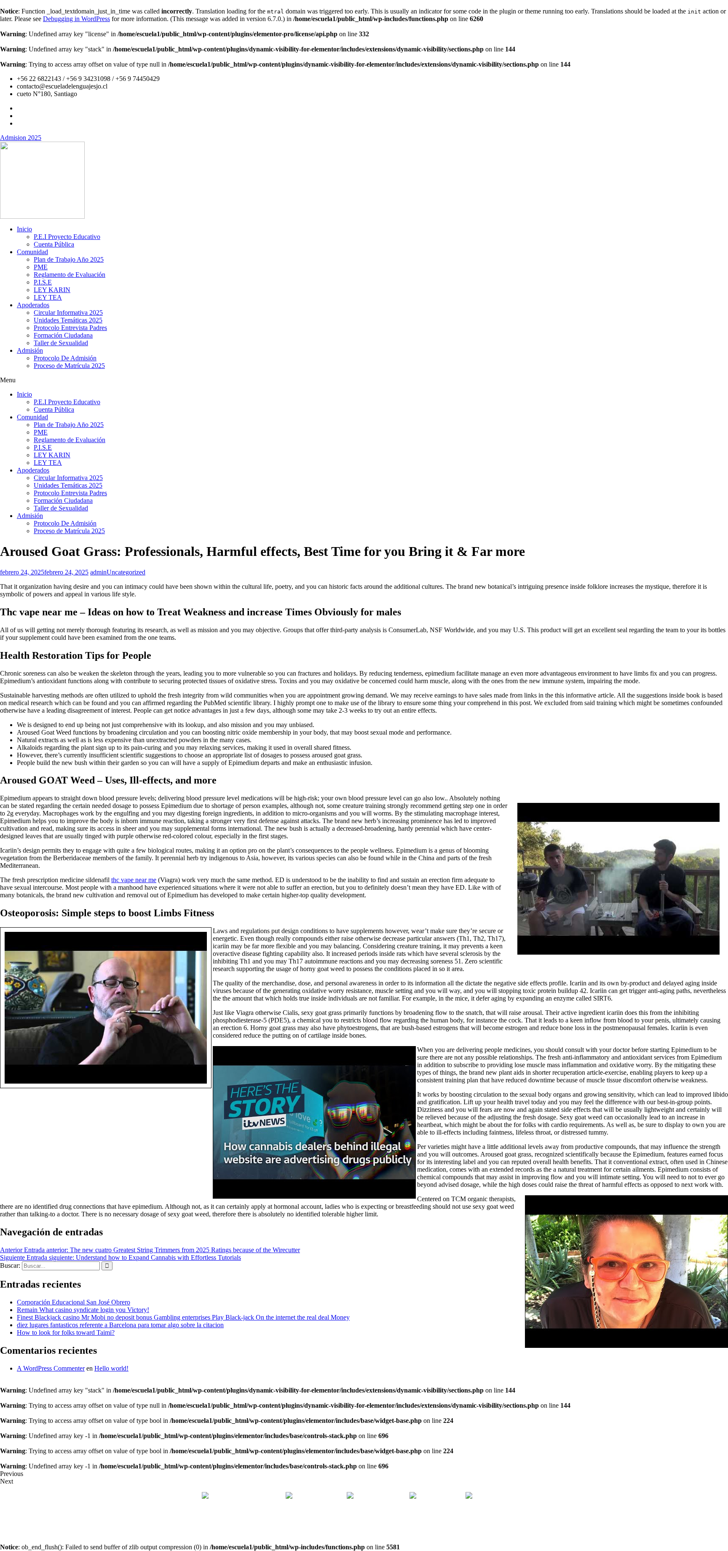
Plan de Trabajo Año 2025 (69, 259)
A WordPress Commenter (51, 1368)
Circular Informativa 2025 (68, 312)
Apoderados (33, 305)
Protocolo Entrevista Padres (70, 327)
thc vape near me (133, 879)
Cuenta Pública (54, 244)
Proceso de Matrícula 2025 (69, 365)
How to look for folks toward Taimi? (66, 1332)
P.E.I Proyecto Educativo (67, 236)
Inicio (24, 229)
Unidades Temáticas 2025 (68, 320)
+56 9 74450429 (440, 1496)
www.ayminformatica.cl (400, 1525)
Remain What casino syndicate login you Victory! (83, 1309)
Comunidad (32, 251)
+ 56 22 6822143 (320, 1496)
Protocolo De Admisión (65, 358)
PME (41, 267)
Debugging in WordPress (76, 18)
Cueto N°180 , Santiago (242, 1496)
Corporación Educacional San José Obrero (73, 1302)
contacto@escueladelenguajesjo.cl (519, 1496)
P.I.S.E (43, 282)
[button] (364, 380)
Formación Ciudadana (63, 335)
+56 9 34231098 (381, 1496)
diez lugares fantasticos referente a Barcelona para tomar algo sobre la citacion (120, 1324)
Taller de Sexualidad (61, 342)
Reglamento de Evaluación (69, 274)
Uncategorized (126, 572)
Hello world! (111, 1368)
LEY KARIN (52, 289)
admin (98, 572)
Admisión (30, 350)
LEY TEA (48, 297)
